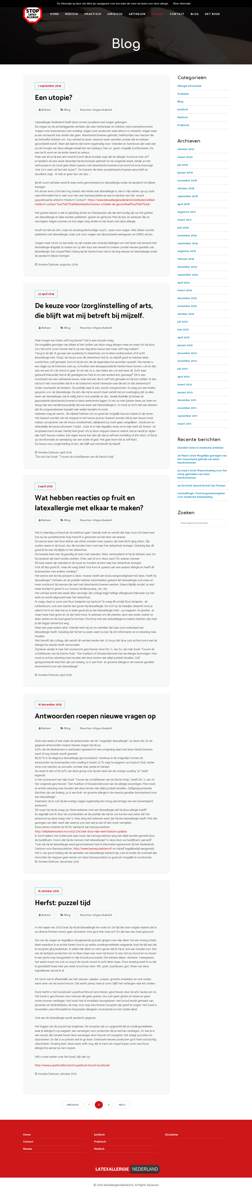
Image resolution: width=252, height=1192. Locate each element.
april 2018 (183, 204)
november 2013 (187, 306)
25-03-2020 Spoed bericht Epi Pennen (201, 485)
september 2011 (187, 416)
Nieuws (158, 14)
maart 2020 (185, 157)
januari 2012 (185, 392)
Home (54, 14)
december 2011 (186, 400)
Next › (122, 1105)
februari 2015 (185, 259)
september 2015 (187, 243)
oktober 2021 (185, 149)
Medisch (71, 14)
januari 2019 (185, 172)
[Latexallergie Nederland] (32, 15)
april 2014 (183, 282)
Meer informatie (182, 3)
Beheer (46, 110)
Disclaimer (171, 1134)
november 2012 (187, 361)
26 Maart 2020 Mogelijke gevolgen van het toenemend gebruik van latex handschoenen (202, 459)
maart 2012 (184, 384)
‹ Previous (72, 1105)
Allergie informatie (189, 86)
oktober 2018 (185, 188)
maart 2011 (184, 424)
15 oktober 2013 (48, 891)
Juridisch (115, 14)
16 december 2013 (50, 704)
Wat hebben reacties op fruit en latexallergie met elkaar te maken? (89, 503)
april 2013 (183, 337)
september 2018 (187, 196)
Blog (195, 14)
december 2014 (187, 267)
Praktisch (93, 14)
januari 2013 (185, 345)
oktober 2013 (185, 314)
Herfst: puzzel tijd (63, 903)
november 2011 (186, 408)
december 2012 (187, 353)
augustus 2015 (186, 251)
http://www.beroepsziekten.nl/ (93, 848)
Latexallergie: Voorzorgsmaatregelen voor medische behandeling (201, 495)
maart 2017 (184, 220)
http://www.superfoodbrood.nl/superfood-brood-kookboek (72, 1065)
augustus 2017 (186, 212)
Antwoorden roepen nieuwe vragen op (95, 716)
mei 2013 (183, 329)
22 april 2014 (46, 294)
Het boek (212, 14)
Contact (177, 14)
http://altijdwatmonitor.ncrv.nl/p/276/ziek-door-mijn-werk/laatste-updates (81, 831)
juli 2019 (182, 165)
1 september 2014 (49, 86)
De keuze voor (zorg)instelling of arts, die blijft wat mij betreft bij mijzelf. (94, 311)
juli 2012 (182, 369)
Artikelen (137, 14)
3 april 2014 (45, 486)
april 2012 (183, 376)
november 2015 (187, 235)
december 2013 (187, 298)
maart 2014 (184, 290)
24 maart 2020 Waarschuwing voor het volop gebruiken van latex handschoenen (202, 474)
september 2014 (187, 275)
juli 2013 (182, 321)
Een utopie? (53, 98)
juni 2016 (183, 227)
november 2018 (187, 180)
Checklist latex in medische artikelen (200, 448)
